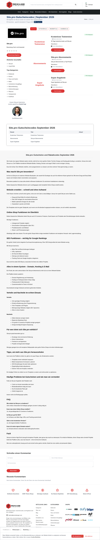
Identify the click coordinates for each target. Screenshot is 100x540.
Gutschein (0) (43, 28)
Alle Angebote (63, 12)
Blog (37, 512)
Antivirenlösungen (14, 89)
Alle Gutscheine (53, 12)
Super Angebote (58, 78)
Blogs (69, 12)
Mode (10, 81)
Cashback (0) (64, 28)
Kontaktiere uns (40, 517)
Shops (32, 12)
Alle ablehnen (88, 536)
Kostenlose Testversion (61, 37)
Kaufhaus (11, 96)
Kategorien (25, 12)
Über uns (38, 510)
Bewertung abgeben (14, 55)
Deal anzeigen (57, 50)
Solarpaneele (12, 94)
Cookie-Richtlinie (35, 537)
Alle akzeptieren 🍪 (77, 536)
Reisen (10, 76)
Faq (37, 515)
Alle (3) (33, 28)
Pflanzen (11, 91)
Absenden (13, 471)
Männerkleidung (13, 86)
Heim (19, 12)
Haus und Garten (13, 79)
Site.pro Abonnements (61, 57)
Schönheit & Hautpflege (15, 84)
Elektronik (11, 74)
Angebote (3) (53, 28)
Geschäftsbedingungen (41, 524)
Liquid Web (12, 66)
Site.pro (11, 63)
